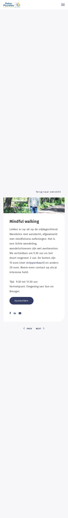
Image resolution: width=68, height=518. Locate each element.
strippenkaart (35, 262)
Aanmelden (21, 300)
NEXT (38, 329)
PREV (29, 329)
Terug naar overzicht (48, 191)
